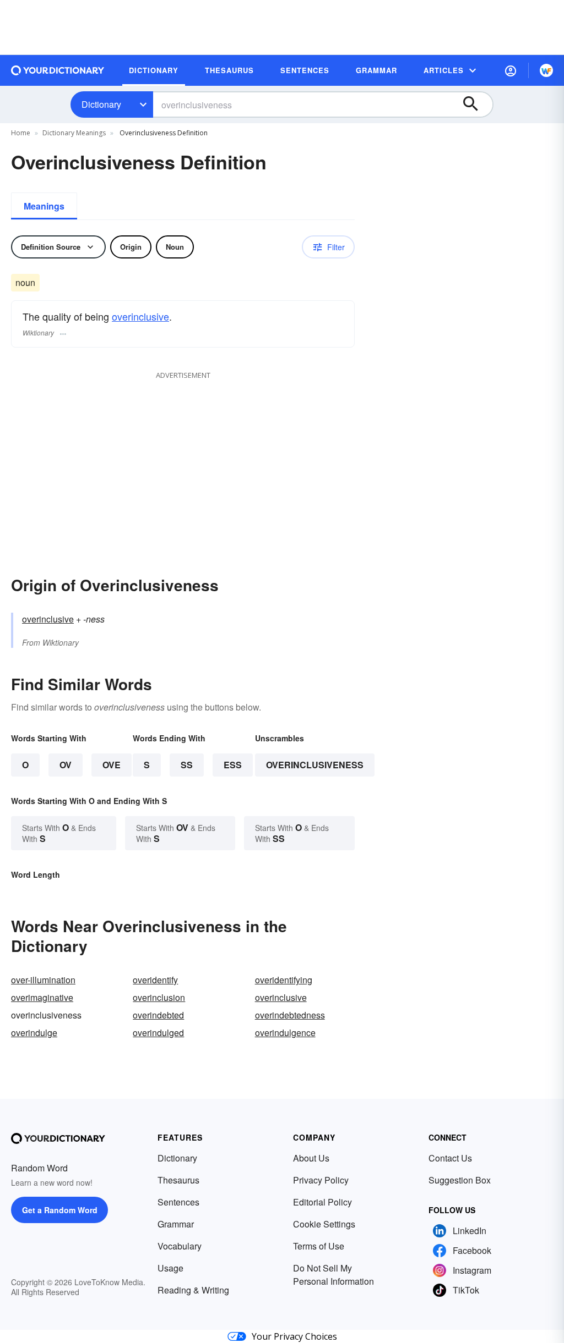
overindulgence (285, 1032)
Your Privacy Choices (294, 1336)
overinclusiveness (315, 764)
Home (20, 132)
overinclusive (140, 316)
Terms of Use (318, 1246)
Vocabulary (180, 1246)
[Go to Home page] (58, 70)
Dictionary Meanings (74, 132)
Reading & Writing (193, 1290)
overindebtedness (290, 1015)
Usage (170, 1268)
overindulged (158, 1032)
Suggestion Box (460, 1180)
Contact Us (450, 1158)
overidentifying (283, 979)
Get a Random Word (59, 1209)
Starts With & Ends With (59, 833)
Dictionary (101, 104)
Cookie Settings (324, 1224)
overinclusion (159, 997)
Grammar (176, 1224)
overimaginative (42, 997)
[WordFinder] (546, 70)
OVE (111, 764)
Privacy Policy (321, 1180)
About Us (311, 1158)
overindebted (158, 1015)
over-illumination (43, 979)
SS (187, 764)
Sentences (178, 1202)
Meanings (44, 206)
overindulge (34, 1032)
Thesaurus (178, 1180)
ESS (233, 764)
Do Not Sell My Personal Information (333, 1274)
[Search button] (475, 104)
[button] (510, 70)
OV (65, 764)
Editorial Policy (322, 1202)
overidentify (155, 979)
